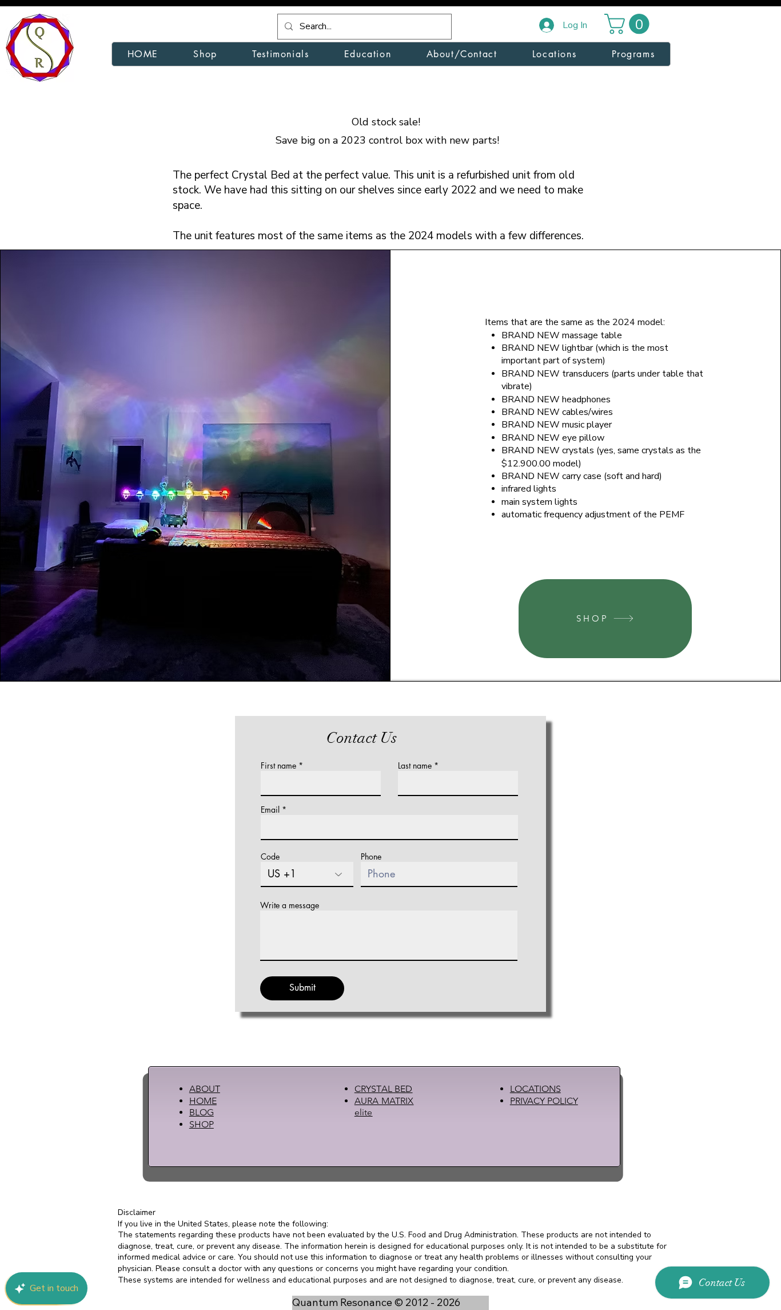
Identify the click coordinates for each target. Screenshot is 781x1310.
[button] (629, 24)
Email (270, 810)
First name (278, 766)
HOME (203, 1100)
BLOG (201, 1112)
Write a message (289, 905)
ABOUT (204, 1088)
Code (270, 857)
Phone (371, 857)
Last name (415, 766)
